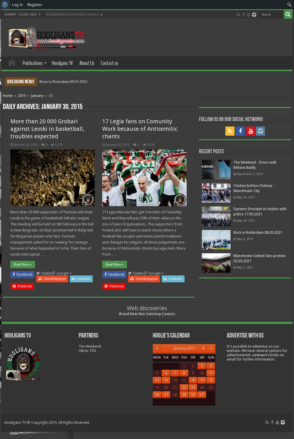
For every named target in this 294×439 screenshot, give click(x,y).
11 (211, 373)
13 (166, 380)
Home (11, 62)
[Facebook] (243, 14)
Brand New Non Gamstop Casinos (147, 314)
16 (193, 380)
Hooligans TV (62, 63)
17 (202, 380)
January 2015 (184, 348)
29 (184, 394)
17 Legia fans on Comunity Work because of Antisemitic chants (139, 129)
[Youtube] (248, 14)
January (37, 95)
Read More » (23, 264)
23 (193, 387)
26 (157, 394)
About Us (86, 63)
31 (202, 394)
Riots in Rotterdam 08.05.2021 (63, 81)
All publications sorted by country (72, 14)
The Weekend (90, 346)
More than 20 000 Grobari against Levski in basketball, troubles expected (47, 129)
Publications (33, 63)
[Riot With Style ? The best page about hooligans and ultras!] (45, 36)
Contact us (109, 63)
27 (166, 394)
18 (211, 380)
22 (184, 387)
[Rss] (238, 14)
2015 (22, 95)
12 (157, 380)
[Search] (288, 14)
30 (193, 394)
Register (34, 4)
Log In (17, 4)
